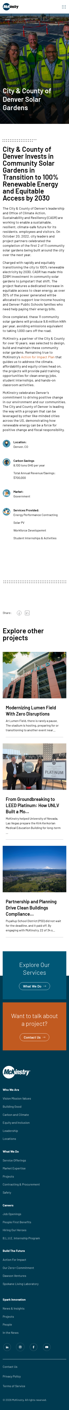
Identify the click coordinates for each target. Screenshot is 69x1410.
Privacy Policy (12, 1376)
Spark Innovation (14, 1299)
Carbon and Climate (16, 1114)
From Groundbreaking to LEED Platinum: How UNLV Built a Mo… (32, 805)
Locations (9, 1138)
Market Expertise (14, 1168)
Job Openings (12, 1214)
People (7, 1324)
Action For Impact (14, 1259)
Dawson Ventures (14, 1275)
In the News (11, 1332)
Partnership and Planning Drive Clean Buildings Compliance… (31, 908)
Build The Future (14, 1250)
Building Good (12, 1106)
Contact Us (11, 1005)
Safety (7, 1192)
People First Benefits (17, 1222)
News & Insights (14, 1308)
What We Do (12, 954)
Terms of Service (14, 1386)
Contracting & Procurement (21, 1184)
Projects (8, 1176)
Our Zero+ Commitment (18, 1267)
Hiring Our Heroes (14, 1230)
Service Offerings (14, 1160)
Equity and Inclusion (16, 1122)
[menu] (64, 7)
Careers (8, 1205)
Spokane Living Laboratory (21, 1284)
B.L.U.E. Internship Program (21, 1238)
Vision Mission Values (17, 1098)
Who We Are (11, 1089)
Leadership (10, 1130)
